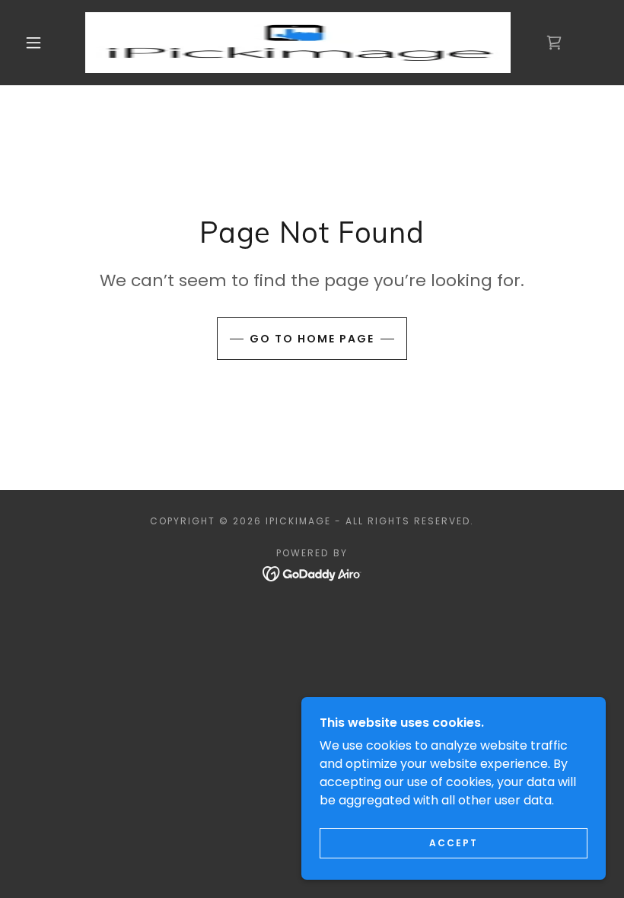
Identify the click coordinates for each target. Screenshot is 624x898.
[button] (33, 42)
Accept (453, 842)
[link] (298, 42)
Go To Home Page (312, 338)
